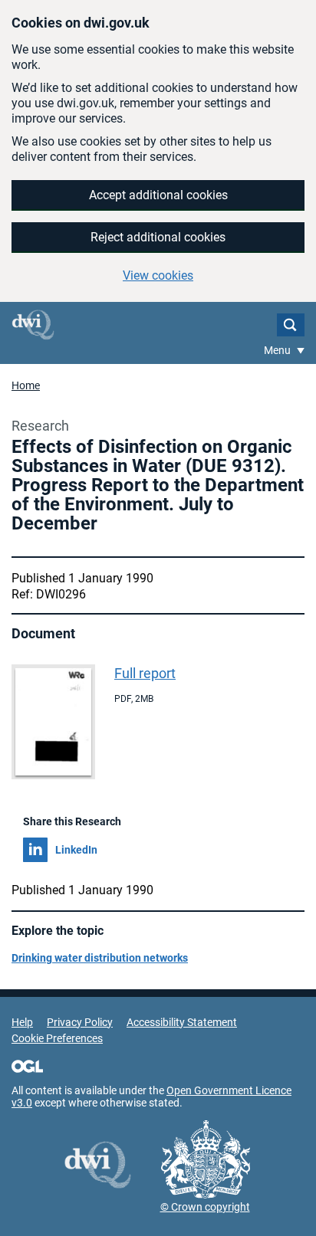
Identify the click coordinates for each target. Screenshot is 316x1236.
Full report (145, 673)
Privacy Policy (80, 1022)
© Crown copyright (205, 1207)
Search (290, 324)
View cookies (158, 275)
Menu (278, 350)
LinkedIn (76, 850)
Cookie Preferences (57, 1038)
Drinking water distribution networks (100, 958)
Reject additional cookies (158, 237)
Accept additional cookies (158, 195)
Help (22, 1022)
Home (26, 385)
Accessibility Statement (182, 1022)
